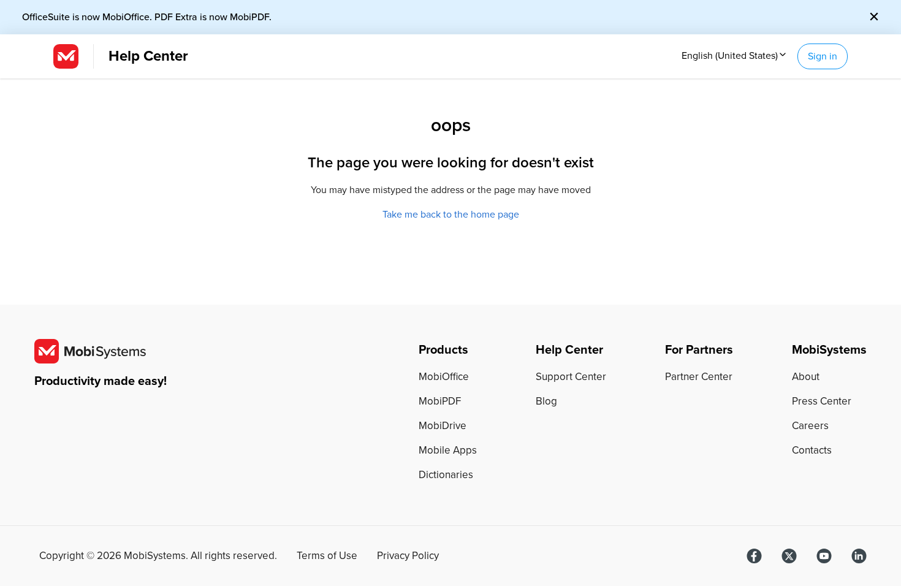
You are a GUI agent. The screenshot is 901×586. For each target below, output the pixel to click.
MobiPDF (440, 401)
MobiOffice (444, 376)
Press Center (821, 401)
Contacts (812, 450)
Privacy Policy (408, 555)
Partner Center (698, 376)
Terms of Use (327, 555)
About (805, 376)
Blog (546, 401)
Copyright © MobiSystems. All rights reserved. (158, 555)
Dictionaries (446, 474)
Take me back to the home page (450, 214)
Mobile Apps (448, 450)
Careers (810, 425)
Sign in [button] (822, 56)
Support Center (571, 376)
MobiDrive (442, 425)
